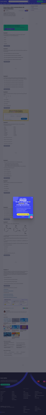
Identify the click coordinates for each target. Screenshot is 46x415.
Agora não (23, 216)
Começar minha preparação (22, 214)
